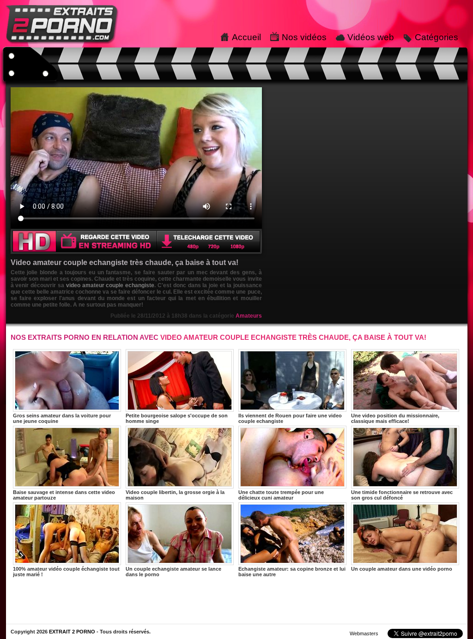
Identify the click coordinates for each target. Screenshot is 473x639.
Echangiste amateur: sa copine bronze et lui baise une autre (292, 571)
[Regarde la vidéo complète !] (136, 251)
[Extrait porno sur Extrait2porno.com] (62, 45)
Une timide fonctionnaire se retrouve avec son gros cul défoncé (402, 494)
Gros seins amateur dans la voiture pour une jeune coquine (62, 418)
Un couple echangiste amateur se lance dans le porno (173, 571)
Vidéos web (370, 37)
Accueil (246, 37)
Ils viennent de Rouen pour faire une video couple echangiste (290, 418)
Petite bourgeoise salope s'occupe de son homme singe (177, 418)
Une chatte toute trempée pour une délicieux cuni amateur (281, 494)
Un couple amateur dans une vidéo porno (401, 569)
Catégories (436, 37)
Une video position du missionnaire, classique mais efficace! (395, 418)
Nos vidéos (304, 37)
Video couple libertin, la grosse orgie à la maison (175, 494)
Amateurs (249, 316)
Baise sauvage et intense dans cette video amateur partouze (64, 494)
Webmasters (364, 633)
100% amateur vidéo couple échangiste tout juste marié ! (66, 571)
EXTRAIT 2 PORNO (72, 631)
